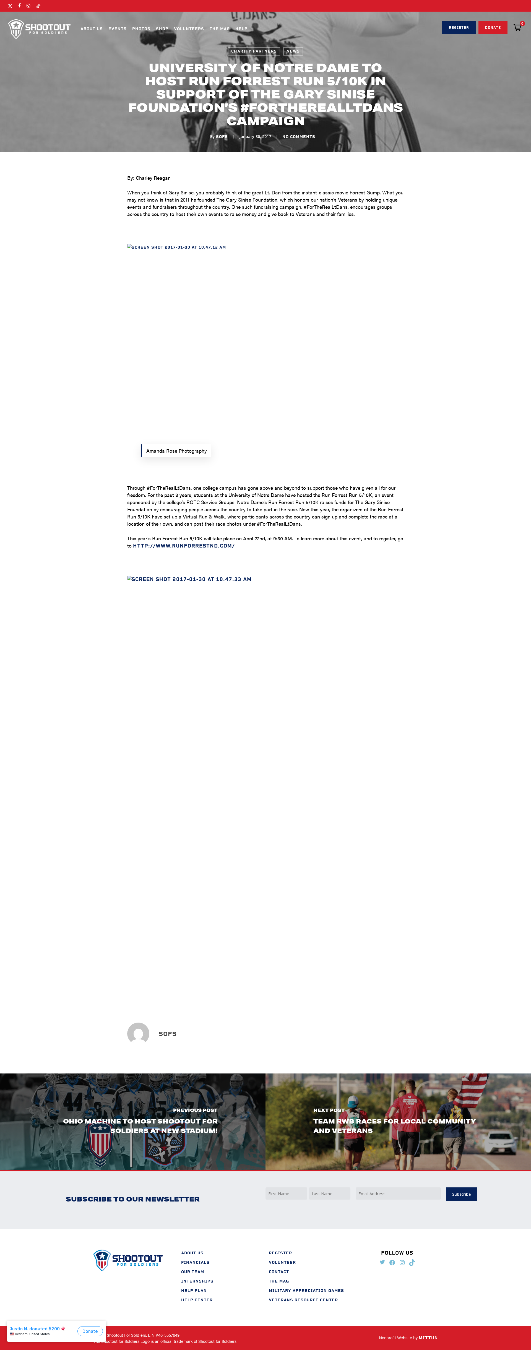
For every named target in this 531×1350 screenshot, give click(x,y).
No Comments (298, 136)
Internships (197, 1281)
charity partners (254, 51)
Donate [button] (493, 28)
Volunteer (282, 1262)
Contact (279, 1272)
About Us (192, 1253)
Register (280, 1253)
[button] (517, 27)
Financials (195, 1262)
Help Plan (194, 1290)
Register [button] (459, 28)
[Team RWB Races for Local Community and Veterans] (398, 1121)
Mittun (428, 1337)
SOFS (222, 136)
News (293, 51)
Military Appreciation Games (306, 1290)
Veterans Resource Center (303, 1300)
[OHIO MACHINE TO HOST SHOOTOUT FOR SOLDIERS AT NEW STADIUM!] (133, 1121)
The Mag (279, 1281)
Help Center (197, 1300)
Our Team (192, 1272)
